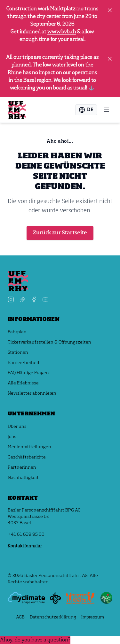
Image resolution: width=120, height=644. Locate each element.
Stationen (18, 352)
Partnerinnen (22, 467)
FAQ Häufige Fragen (28, 373)
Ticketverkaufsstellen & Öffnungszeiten (49, 342)
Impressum (92, 617)
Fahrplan (17, 332)
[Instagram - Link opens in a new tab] (11, 299)
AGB (20, 617)
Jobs (12, 437)
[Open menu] (106, 110)
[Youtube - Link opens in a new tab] (45, 299)
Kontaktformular (25, 546)
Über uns (17, 426)
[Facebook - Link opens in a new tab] (34, 299)
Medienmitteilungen (29, 447)
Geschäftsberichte (27, 457)
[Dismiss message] (110, 10)
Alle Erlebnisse (23, 383)
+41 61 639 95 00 (26, 534)
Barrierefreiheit (24, 362)
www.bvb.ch (61, 31)
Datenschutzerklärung (53, 617)
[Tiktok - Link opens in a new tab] (22, 299)
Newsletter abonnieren (32, 393)
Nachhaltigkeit (23, 477)
